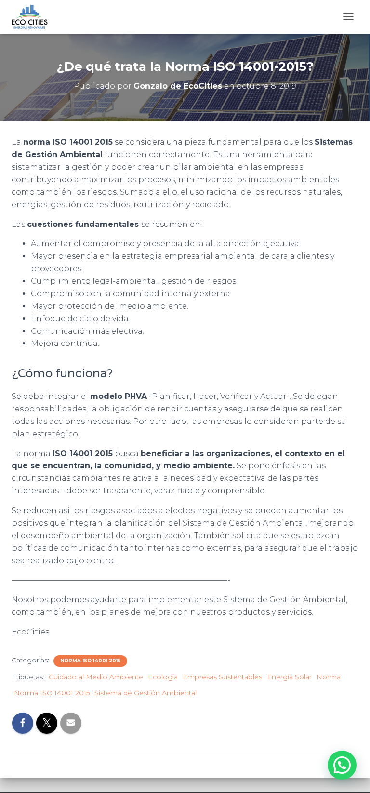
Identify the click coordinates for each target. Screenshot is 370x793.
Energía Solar (289, 677)
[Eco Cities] (33, 17)
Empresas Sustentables (222, 677)
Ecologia (163, 677)
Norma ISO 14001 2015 (90, 661)
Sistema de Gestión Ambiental (145, 692)
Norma (329, 677)
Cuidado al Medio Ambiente (96, 677)
